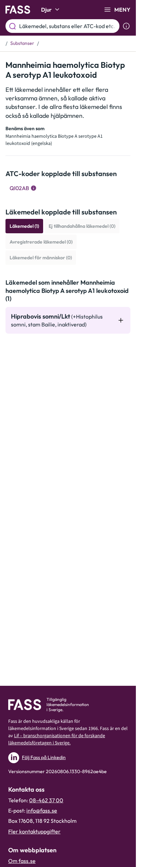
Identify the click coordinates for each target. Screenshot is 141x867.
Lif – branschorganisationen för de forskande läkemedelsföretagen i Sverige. (56, 739)
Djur (46, 9)
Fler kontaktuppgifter (34, 831)
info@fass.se (41, 810)
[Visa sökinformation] (126, 26)
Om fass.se (22, 860)
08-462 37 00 (46, 800)
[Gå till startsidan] (18, 9)
